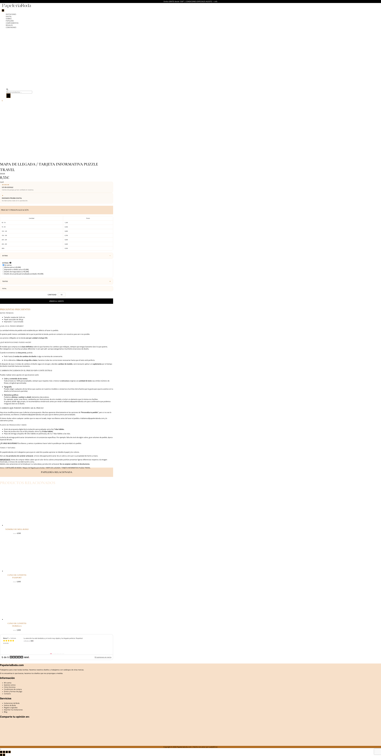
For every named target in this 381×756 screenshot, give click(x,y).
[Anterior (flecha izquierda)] (1, 755)
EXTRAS (5, 256)
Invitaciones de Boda (11, 703)
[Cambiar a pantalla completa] (4, 752)
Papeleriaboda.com (184, 747)
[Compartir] (7, 752)
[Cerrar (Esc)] (9, 752)
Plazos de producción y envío (13, 425)
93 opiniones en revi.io (103, 657)
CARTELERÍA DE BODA (13, 468)
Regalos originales (11, 707)
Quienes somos (10, 685)
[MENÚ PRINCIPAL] (3, 10)
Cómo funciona (9, 687)
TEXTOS (5, 281)
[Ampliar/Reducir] (1, 752)
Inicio (2, 468)
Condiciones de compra (13, 689)
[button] (56, 313)
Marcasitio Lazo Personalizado (40, 643)
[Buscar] (8, 95)
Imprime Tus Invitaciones (13, 710)
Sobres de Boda (10, 705)
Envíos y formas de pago (13, 691)
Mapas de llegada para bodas (34, 468)
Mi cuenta (7, 683)
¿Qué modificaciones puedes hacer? (15, 342)
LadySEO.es (213, 747)
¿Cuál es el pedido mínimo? (12, 326)
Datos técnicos (6, 313)
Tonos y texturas (7, 448)
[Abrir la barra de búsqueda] (7, 90)
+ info (215, 1)
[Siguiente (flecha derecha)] (4, 755)
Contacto (7, 694)
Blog (5, 712)
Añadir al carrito (56, 301)
